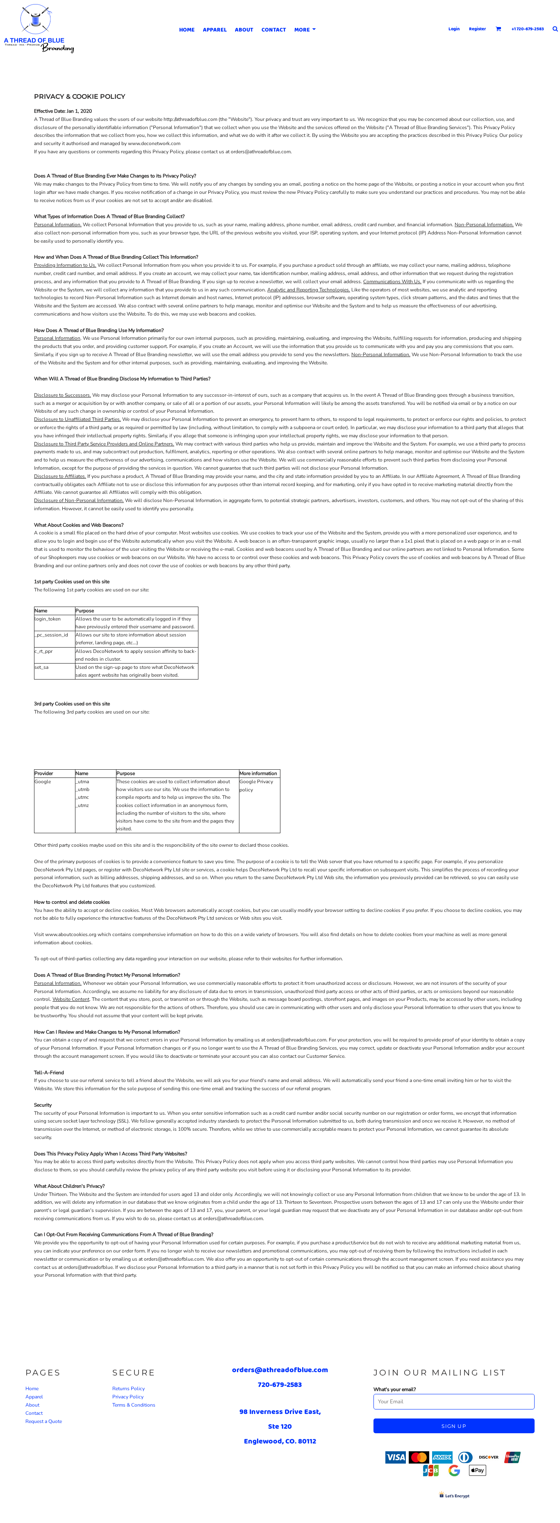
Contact (34, 1413)
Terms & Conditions (133, 1405)
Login (454, 28)
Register (477, 28)
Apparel (34, 1396)
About (32, 1405)
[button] (498, 29)
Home (32, 1388)
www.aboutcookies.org (70, 934)
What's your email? (394, 1389)
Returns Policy (128, 1388)
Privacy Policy (127, 1396)
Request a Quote (43, 1421)
